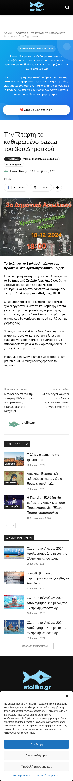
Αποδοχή (36, 744)
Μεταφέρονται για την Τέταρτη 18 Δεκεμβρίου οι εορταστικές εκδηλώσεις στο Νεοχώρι (19, 402)
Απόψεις (10, 463)
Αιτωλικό (10, 482)
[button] (67, 696)
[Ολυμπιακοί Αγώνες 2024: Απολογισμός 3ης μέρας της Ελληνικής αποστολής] (14, 602)
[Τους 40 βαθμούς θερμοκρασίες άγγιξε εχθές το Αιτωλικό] (14, 577)
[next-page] (13, 525)
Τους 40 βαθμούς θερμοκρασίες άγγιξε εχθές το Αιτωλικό (48, 578)
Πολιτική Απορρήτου (48, 775)
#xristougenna (14, 164)
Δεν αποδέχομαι (36, 755)
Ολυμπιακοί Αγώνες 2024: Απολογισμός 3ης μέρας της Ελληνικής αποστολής (47, 603)
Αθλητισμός (11, 506)
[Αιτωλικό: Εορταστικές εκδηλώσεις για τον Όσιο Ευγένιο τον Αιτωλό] (14, 478)
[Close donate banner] (67, 46)
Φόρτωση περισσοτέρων (35, 646)
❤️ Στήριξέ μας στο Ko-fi (36, 109)
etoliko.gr (21, 171)
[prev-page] (6, 525)
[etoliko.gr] (6, 171)
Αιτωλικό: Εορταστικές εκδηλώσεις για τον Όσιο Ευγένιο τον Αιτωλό (44, 478)
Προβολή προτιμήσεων (36, 766)
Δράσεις (21, 32)
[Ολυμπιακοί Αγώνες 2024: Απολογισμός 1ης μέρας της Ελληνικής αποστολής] (14, 552)
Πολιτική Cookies (21, 775)
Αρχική (8, 32)
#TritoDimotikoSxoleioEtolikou (40, 159)
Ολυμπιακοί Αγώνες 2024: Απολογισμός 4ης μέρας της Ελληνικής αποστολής (47, 628)
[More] (57, 188)
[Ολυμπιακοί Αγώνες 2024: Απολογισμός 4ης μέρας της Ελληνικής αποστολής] (14, 627)
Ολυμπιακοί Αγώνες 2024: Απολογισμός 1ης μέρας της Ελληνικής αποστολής (47, 553)
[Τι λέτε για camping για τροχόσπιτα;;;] (14, 459)
